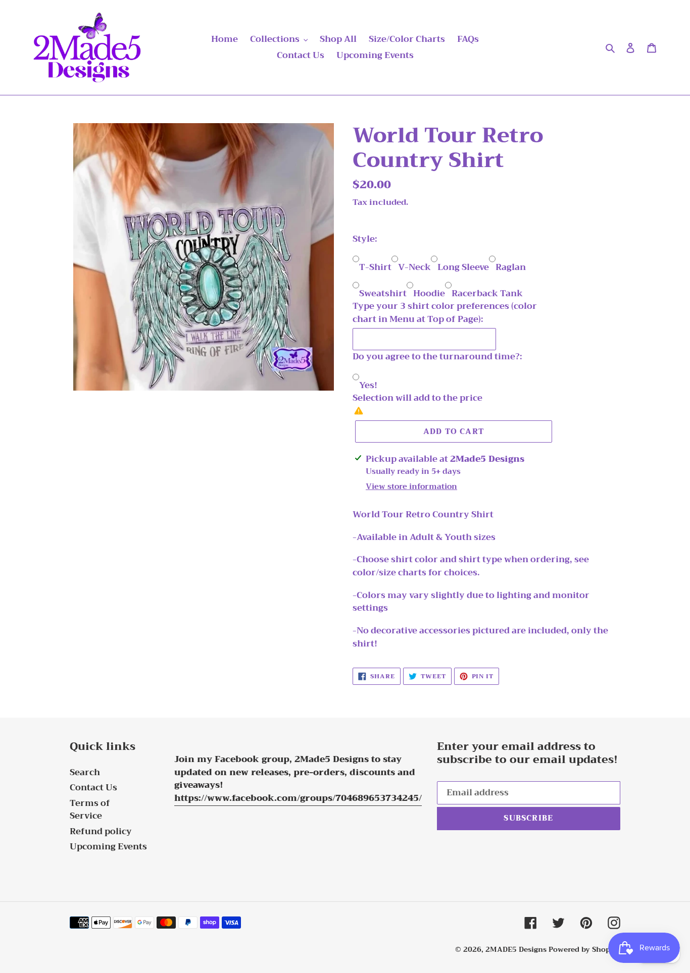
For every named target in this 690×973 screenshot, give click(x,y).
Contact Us (93, 787)
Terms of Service (90, 810)
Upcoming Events (108, 846)
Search (85, 772)
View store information (411, 487)
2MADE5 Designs (516, 949)
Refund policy (101, 831)
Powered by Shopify (584, 949)
